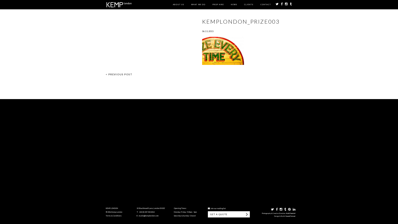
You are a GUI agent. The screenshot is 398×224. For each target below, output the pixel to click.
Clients (248, 4)
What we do (198, 4)
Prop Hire (218, 4)
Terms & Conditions (114, 216)
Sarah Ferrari (290, 216)
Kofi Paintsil (290, 213)
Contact (265, 4)
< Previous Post (119, 74)
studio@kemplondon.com (149, 216)
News (234, 4)
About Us (178, 4)
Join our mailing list (218, 208)
